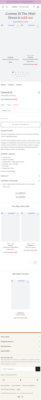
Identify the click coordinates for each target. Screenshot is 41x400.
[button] (36, 262)
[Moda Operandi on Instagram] (4, 380)
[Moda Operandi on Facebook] (20, 380)
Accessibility (16, 385)
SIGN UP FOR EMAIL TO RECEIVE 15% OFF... (20, 2)
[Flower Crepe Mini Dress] (10, 39)
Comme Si (6, 92)
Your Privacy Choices (8, 389)
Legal (18, 389)
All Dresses (20, 197)
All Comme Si (20, 193)
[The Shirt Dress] (30, 227)
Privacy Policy (5, 385)
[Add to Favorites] (18, 26)
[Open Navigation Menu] (3, 7)
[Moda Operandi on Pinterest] (37, 380)
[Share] (39, 92)
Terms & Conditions (28, 385)
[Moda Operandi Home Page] (20, 6)
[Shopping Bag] (38, 7)
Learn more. (7, 186)
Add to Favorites (22, 124)
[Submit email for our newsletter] (38, 369)
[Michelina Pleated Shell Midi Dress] (30, 39)
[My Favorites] (34, 7)
